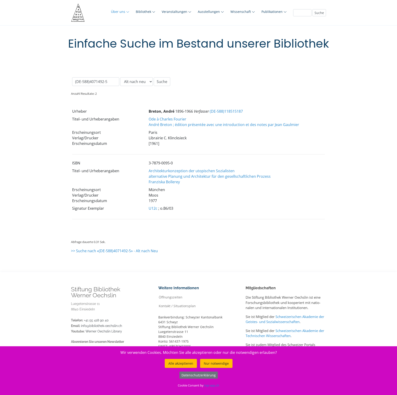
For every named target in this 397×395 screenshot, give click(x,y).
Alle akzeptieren (180, 363)
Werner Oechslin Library (103, 331)
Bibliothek (144, 11)
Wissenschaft (241, 11)
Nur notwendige (216, 363)
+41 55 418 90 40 (96, 320)
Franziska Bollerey (164, 181)
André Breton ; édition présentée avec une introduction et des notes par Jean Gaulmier (224, 124)
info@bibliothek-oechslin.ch (101, 326)
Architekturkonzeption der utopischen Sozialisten (192, 170)
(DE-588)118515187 (226, 111)
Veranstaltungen (175, 11)
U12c (153, 208)
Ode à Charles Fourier (167, 119)
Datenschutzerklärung (198, 375)
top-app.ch (211, 385)
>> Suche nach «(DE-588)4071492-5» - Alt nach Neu (114, 250)
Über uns (118, 11)
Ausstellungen (209, 11)
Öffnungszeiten (170, 297)
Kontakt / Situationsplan (177, 306)
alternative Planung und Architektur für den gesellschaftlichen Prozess (210, 176)
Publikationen (272, 11)
